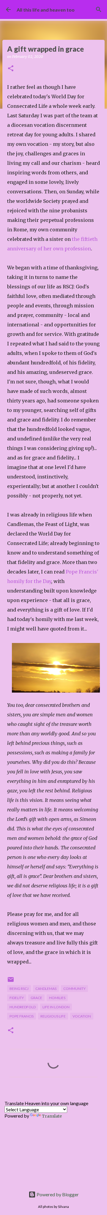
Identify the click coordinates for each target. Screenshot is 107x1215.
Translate (52, 1116)
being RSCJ (19, 988)
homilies (57, 998)
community (74, 988)
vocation (82, 1016)
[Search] (98, 9)
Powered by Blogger (57, 1194)
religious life (53, 1016)
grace (36, 998)
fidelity (17, 998)
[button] (10, 69)
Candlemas (45, 988)
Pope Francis (22, 1016)
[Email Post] (10, 981)
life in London (56, 1007)
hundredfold (23, 1007)
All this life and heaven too (46, 9)
